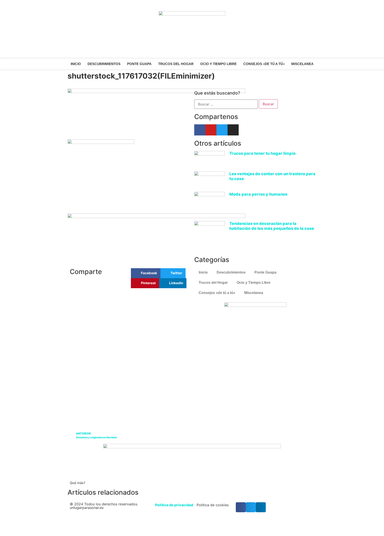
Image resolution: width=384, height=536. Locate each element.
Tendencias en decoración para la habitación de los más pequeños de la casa (271, 226)
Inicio (76, 64)
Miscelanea (302, 64)
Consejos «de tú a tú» (264, 64)
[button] (145, 273)
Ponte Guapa (139, 64)
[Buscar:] (226, 104)
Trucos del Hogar (176, 64)
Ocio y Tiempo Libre (218, 64)
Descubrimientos (104, 64)
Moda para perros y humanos (258, 194)
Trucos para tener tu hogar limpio (262, 153)
